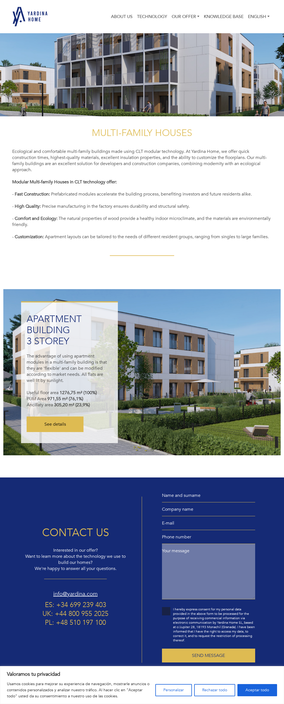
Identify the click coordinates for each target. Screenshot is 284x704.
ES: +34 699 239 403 (75, 605)
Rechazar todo (214, 690)
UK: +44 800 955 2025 (75, 614)
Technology (152, 17)
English (257, 17)
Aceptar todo (257, 690)
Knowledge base (224, 17)
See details (55, 424)
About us (122, 17)
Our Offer (184, 17)
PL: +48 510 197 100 (75, 622)
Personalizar (173, 690)
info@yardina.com (75, 594)
